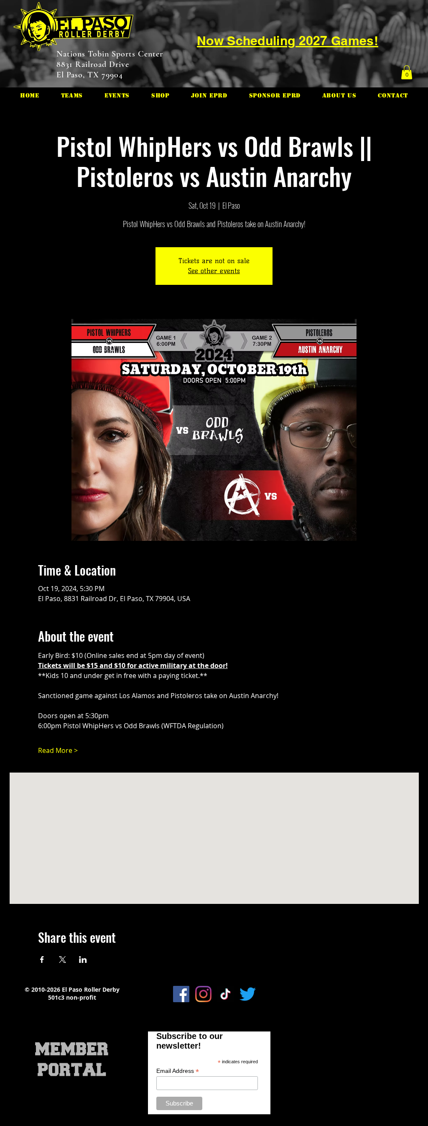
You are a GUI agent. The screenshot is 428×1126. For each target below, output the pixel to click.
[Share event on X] (62, 959)
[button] (407, 72)
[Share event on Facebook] (42, 959)
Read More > (58, 750)
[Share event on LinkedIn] (83, 959)
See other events (214, 271)
